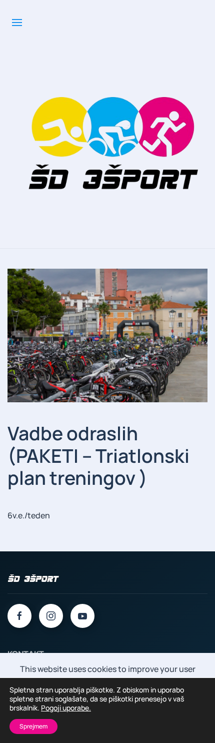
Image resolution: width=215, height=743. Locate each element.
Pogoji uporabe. (66, 707)
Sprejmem (34, 726)
